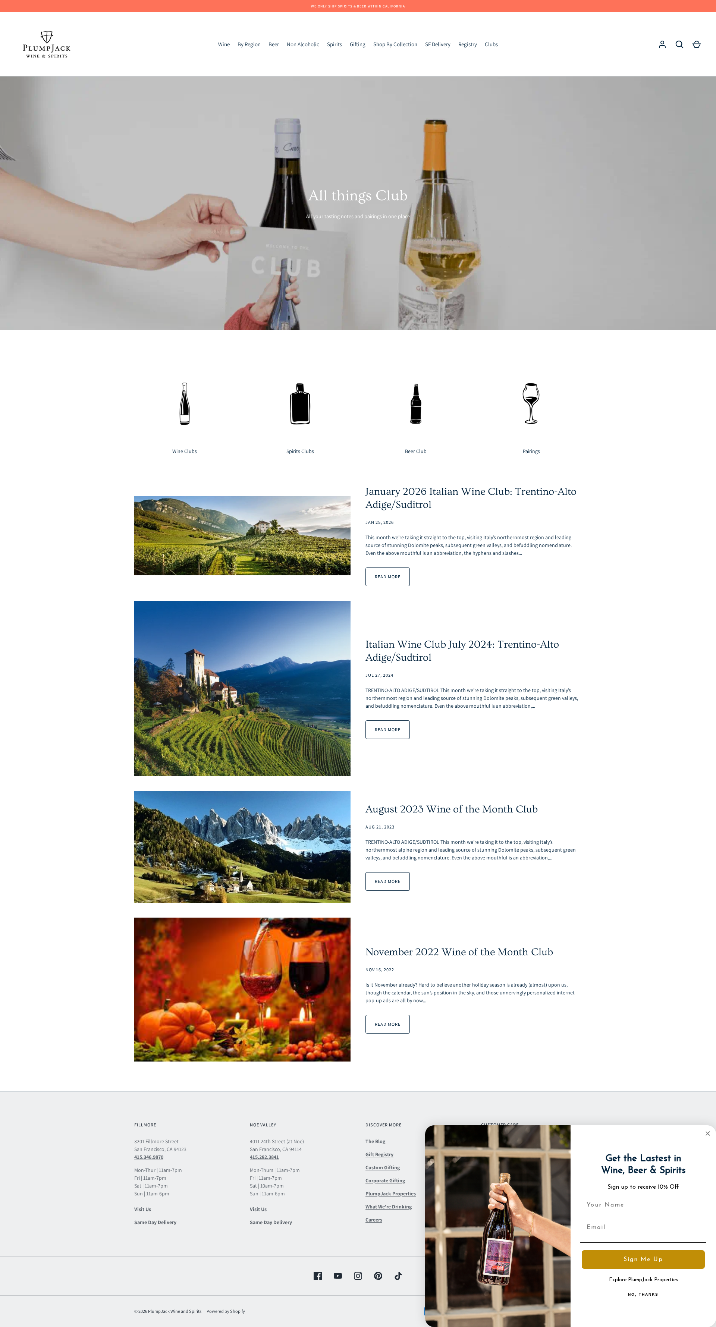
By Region (249, 44)
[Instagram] (358, 1276)
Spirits (334, 44)
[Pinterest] (378, 1276)
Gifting (357, 44)
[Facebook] (318, 1276)
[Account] (662, 44)
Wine (224, 44)
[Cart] (696, 44)
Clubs (491, 44)
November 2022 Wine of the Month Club (459, 952)
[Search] (679, 44)
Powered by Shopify (226, 1311)
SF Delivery (437, 44)
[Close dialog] (707, 1133)
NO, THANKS (643, 1294)
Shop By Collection (395, 44)
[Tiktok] (398, 1276)
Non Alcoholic (303, 44)
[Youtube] (338, 1276)
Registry (467, 44)
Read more (388, 576)
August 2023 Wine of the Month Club (451, 809)
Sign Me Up (643, 1259)
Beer (273, 44)
